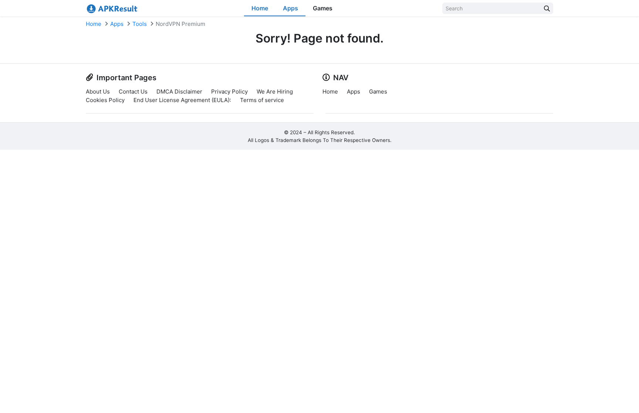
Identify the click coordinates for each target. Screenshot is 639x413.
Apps (290, 8)
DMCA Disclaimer (179, 91)
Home (259, 8)
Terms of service (262, 100)
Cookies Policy (105, 100)
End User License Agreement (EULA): (182, 100)
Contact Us (133, 91)
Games (322, 8)
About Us (98, 91)
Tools (139, 23)
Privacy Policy (229, 91)
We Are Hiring (275, 91)
